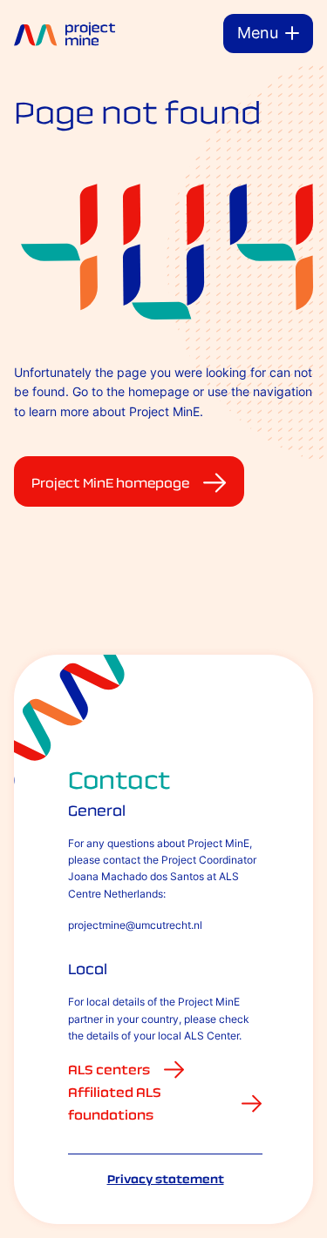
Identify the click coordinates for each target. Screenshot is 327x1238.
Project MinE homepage (110, 482)
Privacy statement (165, 1179)
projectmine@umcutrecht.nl (135, 925)
